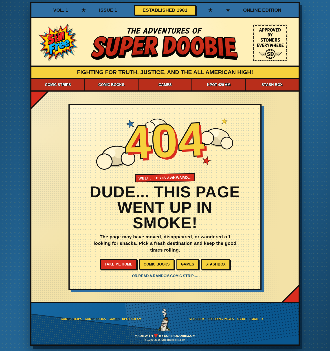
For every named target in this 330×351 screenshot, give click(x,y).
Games (165, 85)
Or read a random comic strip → (165, 276)
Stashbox (215, 264)
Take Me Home (118, 264)
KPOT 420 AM (218, 85)
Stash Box (272, 85)
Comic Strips (58, 85)
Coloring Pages (220, 319)
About (242, 319)
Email (254, 319)
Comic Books (111, 85)
